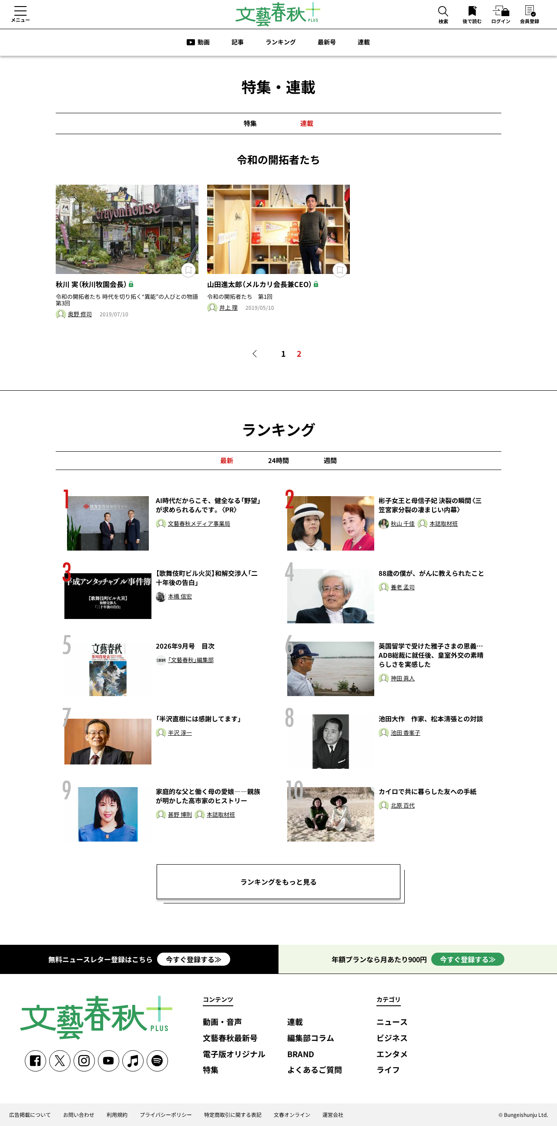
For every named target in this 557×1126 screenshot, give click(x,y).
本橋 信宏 (180, 596)
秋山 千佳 (403, 524)
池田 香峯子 (405, 733)
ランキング (280, 41)
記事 (238, 41)
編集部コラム (310, 1038)
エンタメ (392, 1054)
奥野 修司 (80, 314)
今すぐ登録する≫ (193, 959)
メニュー (20, 19)
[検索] (443, 12)
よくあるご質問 (314, 1070)
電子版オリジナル (234, 1054)
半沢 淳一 (180, 733)
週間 (330, 460)
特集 (250, 123)
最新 (226, 460)
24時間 (278, 460)
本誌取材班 (443, 524)
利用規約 (117, 1115)
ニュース (392, 1022)
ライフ (388, 1070)
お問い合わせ (78, 1115)
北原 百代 (403, 805)
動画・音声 (222, 1022)
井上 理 (228, 307)
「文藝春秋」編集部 (191, 660)
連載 (364, 41)
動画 (204, 41)
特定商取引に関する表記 (233, 1115)
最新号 (327, 41)
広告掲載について (30, 1115)
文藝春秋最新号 (230, 1038)
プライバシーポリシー (166, 1115)
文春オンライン (292, 1115)
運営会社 (332, 1115)
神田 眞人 (403, 678)
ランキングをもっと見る (278, 881)
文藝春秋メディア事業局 (199, 524)
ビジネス (392, 1038)
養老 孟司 (403, 587)
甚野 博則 (180, 815)
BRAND (300, 1054)
